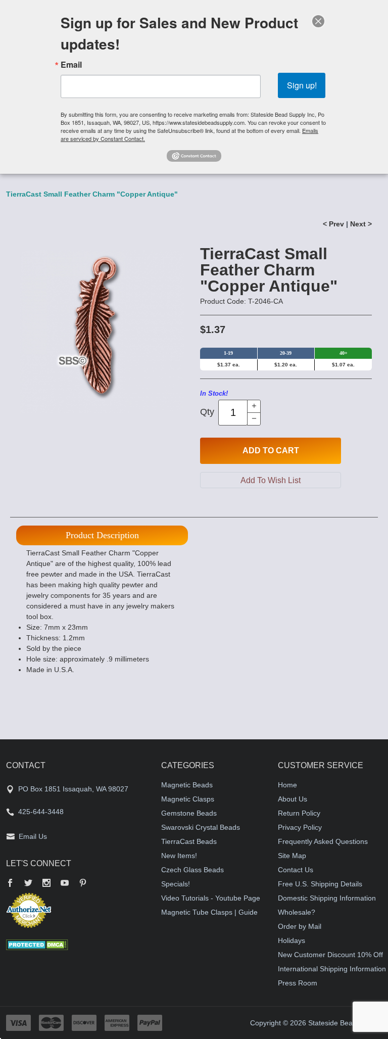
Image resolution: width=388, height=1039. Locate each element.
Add (271, 450)
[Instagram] (46, 884)
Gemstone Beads (189, 813)
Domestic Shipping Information (327, 898)
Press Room (297, 983)
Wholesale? (296, 912)
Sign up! (302, 85)
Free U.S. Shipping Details (320, 884)
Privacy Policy (300, 827)
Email (71, 65)
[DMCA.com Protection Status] (37, 944)
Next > (361, 224)
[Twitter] (28, 884)
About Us (292, 799)
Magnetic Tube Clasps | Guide (209, 912)
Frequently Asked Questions (323, 841)
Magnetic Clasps (187, 799)
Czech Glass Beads (192, 870)
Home (287, 785)
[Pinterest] (83, 884)
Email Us (33, 836)
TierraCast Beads (189, 841)
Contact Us (295, 870)
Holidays (291, 940)
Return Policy (299, 813)
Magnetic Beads (187, 785)
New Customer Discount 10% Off (330, 955)
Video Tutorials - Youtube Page (210, 898)
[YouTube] (65, 884)
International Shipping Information (332, 969)
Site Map (292, 856)
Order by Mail (299, 926)
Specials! (175, 884)
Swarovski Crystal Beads (200, 827)
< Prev (333, 224)
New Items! (179, 856)
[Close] (318, 21)
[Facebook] (10, 884)
